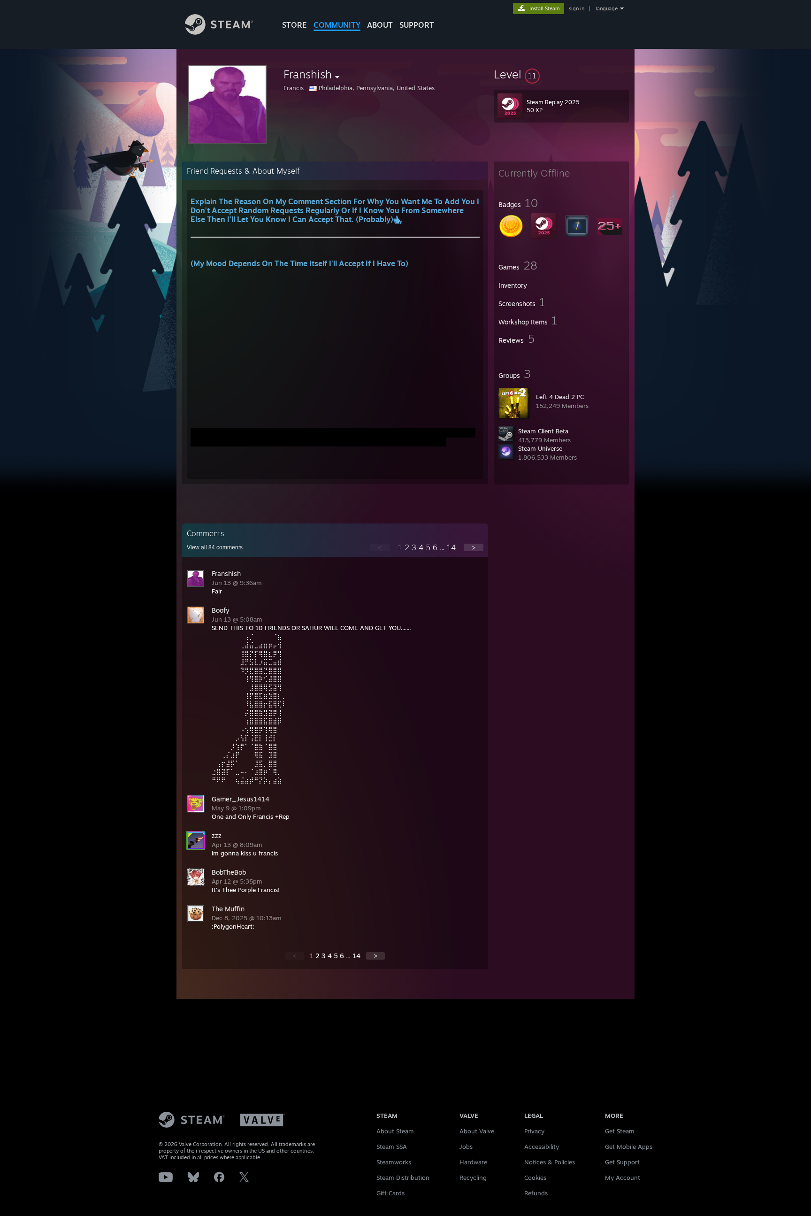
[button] (561, 74)
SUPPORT (416, 25)
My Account (622, 1177)
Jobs (466, 1146)
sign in (576, 8)
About (380, 25)
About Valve (476, 1131)
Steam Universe (540, 448)
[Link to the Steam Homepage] (219, 32)
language (607, 8)
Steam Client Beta (543, 431)
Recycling (473, 1177)
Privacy (534, 1131)
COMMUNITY (337, 25)
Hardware (473, 1162)
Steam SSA (391, 1146)
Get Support (622, 1162)
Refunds (536, 1193)
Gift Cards (390, 1193)
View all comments (215, 547)
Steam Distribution (402, 1177)
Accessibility (541, 1146)
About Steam (395, 1131)
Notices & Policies (549, 1162)
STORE (294, 25)
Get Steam (620, 1131)
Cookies (535, 1177)
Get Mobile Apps (628, 1146)
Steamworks (393, 1162)
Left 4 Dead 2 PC (560, 396)
